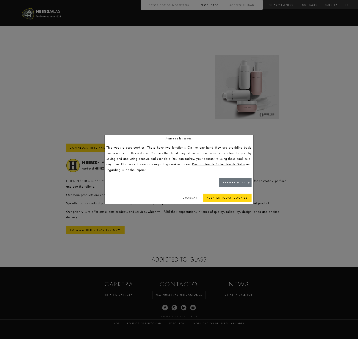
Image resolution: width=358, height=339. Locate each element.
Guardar (190, 197)
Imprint (141, 170)
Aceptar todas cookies (227, 197)
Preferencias (234, 182)
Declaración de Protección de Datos (218, 164)
